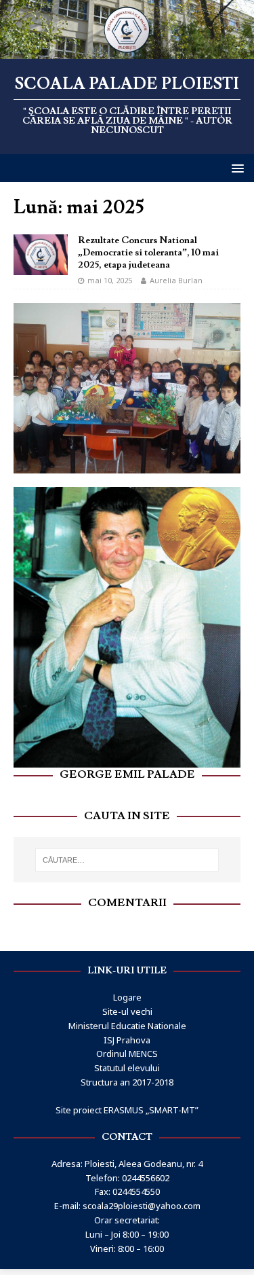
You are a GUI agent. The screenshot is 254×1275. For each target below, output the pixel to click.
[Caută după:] (127, 846)
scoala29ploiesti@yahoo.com (141, 1192)
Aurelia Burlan (176, 280)
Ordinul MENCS (127, 1041)
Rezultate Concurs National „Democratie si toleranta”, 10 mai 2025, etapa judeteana (148, 252)
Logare (127, 983)
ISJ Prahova (127, 1026)
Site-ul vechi (127, 998)
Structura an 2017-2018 (127, 1068)
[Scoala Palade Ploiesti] (127, 50)
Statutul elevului (127, 1054)
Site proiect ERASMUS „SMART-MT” (127, 1096)
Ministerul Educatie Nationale (127, 1012)
